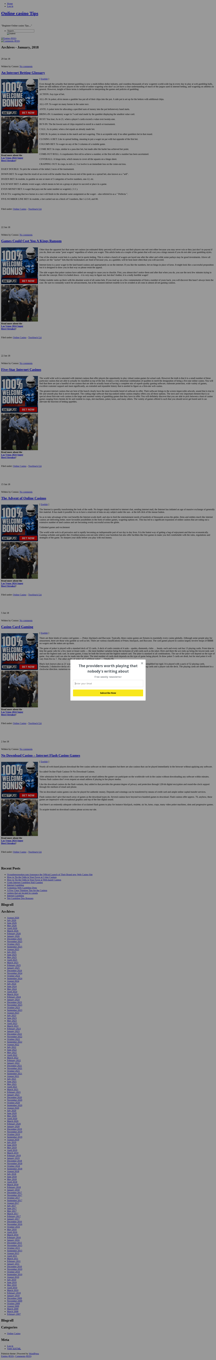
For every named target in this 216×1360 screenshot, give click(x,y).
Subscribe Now (108, 692)
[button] (108, 668)
